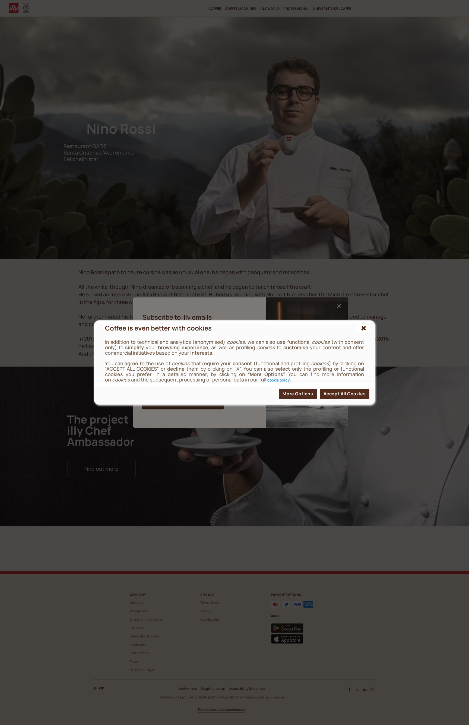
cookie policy (278, 380)
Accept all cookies (345, 394)
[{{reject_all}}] (364, 328)
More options (298, 394)
